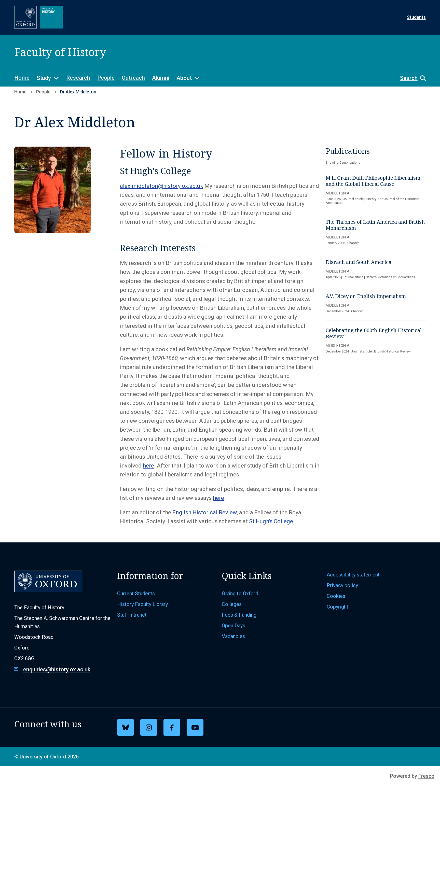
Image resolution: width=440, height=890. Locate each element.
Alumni (160, 78)
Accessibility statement (353, 575)
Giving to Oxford (240, 593)
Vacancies (233, 636)
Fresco (426, 776)
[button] (410, 78)
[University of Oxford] (25, 17)
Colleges (232, 604)
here (148, 465)
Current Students (136, 593)
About (184, 78)
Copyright (337, 607)
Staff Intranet (132, 615)
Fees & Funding (239, 615)
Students (416, 17)
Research (78, 78)
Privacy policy (342, 585)
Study (44, 78)
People (106, 78)
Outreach (133, 78)
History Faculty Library (142, 604)
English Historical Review (204, 512)
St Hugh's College (271, 521)
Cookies (336, 596)
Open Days (233, 626)
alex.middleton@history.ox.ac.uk (161, 186)
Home (22, 78)
